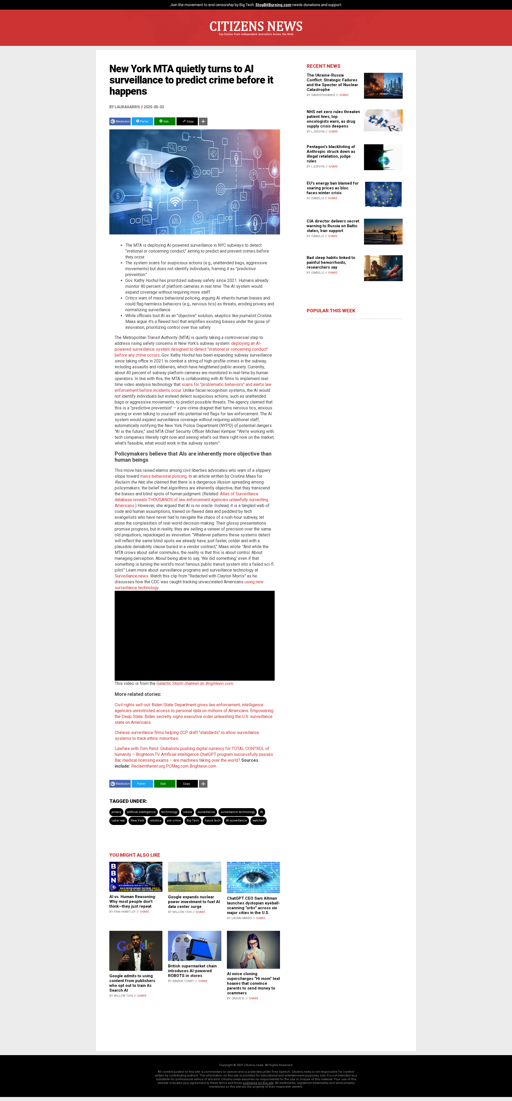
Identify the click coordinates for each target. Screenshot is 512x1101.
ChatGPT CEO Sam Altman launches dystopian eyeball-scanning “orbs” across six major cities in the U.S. (253, 905)
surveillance (206, 812)
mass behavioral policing (163, 476)
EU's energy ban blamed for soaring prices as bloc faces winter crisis (333, 188)
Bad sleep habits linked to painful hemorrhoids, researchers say (331, 262)
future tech (213, 820)
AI (261, 812)
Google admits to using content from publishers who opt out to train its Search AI (132, 983)
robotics (155, 820)
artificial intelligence (141, 812)
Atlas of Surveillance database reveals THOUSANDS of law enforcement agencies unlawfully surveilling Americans (191, 499)
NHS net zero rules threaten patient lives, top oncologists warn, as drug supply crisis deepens (333, 119)
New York (137, 820)
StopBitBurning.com (273, 5)
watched (259, 820)
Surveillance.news (131, 576)
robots (187, 812)
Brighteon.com (219, 683)
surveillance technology (238, 812)
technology (169, 812)
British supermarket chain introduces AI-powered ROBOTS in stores (192, 971)
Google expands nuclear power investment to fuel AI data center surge (194, 902)
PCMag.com (177, 766)
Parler (144, 121)
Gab (165, 121)
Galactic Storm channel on (181, 683)
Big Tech (193, 820)
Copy (190, 121)
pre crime (174, 820)
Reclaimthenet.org (148, 766)
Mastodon (123, 121)
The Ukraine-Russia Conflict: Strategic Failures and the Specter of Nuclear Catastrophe (332, 82)
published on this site (258, 1083)
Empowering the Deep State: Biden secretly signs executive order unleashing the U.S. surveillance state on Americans (194, 716)
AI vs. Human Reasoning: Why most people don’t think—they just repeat (132, 901)
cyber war (118, 820)
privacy (116, 812)
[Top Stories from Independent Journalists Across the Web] (256, 38)
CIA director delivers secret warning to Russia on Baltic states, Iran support (333, 226)
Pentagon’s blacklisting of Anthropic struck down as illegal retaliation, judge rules (331, 153)
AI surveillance (236, 820)
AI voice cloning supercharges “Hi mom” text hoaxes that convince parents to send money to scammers (253, 983)
